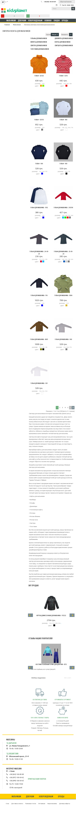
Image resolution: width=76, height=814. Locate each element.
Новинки (47, 20)
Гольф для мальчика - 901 (39, 383)
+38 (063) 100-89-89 (16, 774)
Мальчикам (11, 20)
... (60, 623)
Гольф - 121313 (39, 120)
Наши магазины (52, 803)
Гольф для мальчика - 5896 (63, 295)
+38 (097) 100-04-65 (16, 777)
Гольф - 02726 (39, 76)
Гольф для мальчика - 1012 (39, 207)
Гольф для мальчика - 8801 (39, 339)
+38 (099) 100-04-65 (16, 781)
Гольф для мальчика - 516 (39, 295)
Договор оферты (64, 803)
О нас (7, 803)
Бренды (65, 20)
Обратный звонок (66, 1)
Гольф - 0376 (63, 76)
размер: (38, 83)
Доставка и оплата (17, 803)
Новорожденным (35, 20)
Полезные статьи (30, 803)
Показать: (64, 34)
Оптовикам (41, 803)
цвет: (37, 86)
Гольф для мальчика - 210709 (63, 207)
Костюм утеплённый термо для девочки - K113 (51, 664)
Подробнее (39, 96)
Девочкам (22, 20)
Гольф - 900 (63, 120)
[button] (71, 34)
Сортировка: (48, 34)
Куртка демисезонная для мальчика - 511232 (51, 615)
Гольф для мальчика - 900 (63, 339)
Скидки (57, 20)
